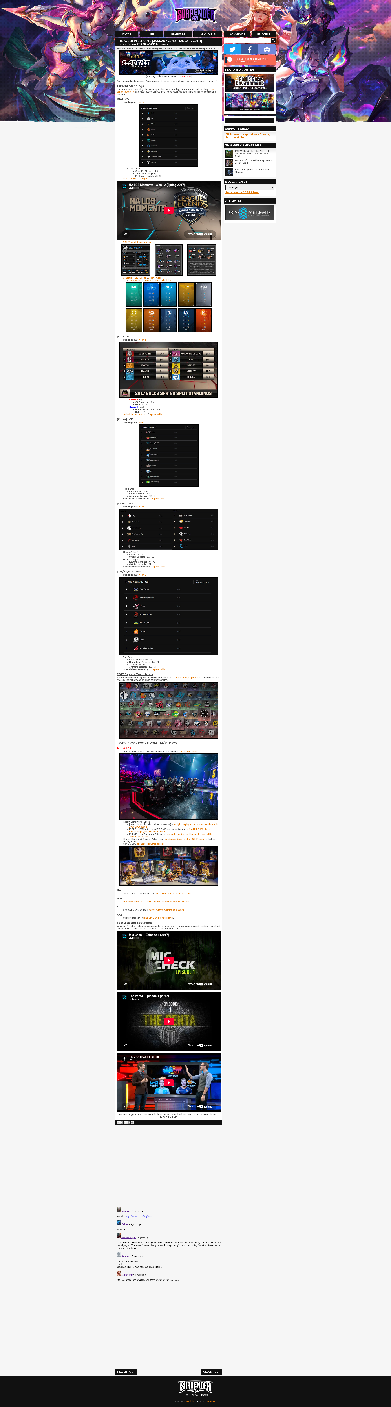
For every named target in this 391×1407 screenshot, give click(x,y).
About (195, 1395)
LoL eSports (140, 278)
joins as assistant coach (173, 893)
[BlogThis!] (121, 1122)
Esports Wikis (154, 278)
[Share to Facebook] (128, 1122)
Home (185, 1395)
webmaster (212, 1401)
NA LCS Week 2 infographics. (137, 242)
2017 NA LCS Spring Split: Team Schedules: (150, 280)
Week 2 (142, 102)
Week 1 (142, 506)
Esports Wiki (158, 498)
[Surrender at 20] (195, 15)
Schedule (128, 278)
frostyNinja (189, 1401)
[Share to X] (125, 1122)
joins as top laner (158, 918)
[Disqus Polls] (168, 1165)
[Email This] (118, 1122)
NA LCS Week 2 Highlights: (136, 178)
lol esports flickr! (189, 751)
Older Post (211, 1371)
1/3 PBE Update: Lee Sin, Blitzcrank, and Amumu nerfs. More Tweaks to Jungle (252, 153)
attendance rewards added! (150, 844)
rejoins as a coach (166, 910)
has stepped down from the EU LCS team (184, 839)
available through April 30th (185, 677)
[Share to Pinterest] (132, 1122)
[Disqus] (168, 1244)
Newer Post (126, 1371)
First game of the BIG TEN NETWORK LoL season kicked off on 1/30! (156, 901)
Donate (204, 1395)
